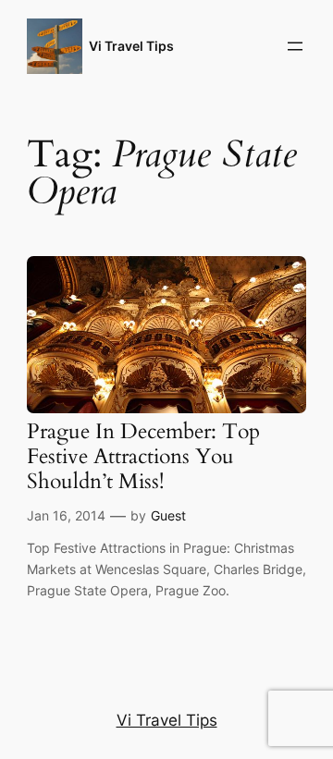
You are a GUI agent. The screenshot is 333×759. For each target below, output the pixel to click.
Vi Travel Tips (131, 46)
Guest (168, 515)
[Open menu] (295, 46)
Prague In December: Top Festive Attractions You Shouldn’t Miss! (143, 457)
